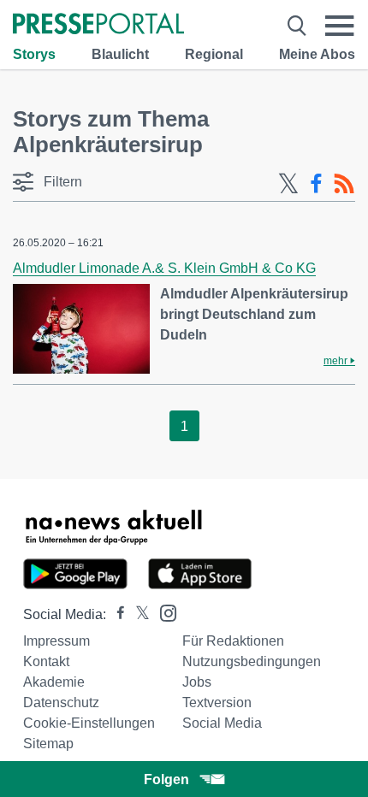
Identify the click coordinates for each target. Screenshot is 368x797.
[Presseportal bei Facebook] (115, 614)
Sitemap (48, 743)
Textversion (217, 702)
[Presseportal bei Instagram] (163, 612)
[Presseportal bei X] (137, 614)
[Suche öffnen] (297, 26)
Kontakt (46, 661)
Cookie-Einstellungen (89, 723)
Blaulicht (120, 54)
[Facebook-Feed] (316, 183)
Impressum (56, 641)
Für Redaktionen (233, 641)
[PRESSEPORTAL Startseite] (98, 25)
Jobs (196, 682)
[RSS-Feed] (344, 183)
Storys (34, 54)
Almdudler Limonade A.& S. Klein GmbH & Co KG (164, 268)
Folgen (166, 779)
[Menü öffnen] (339, 26)
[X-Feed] (288, 183)
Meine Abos (317, 54)
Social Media (222, 723)
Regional (214, 54)
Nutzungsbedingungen (251, 661)
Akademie (54, 682)
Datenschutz (61, 702)
